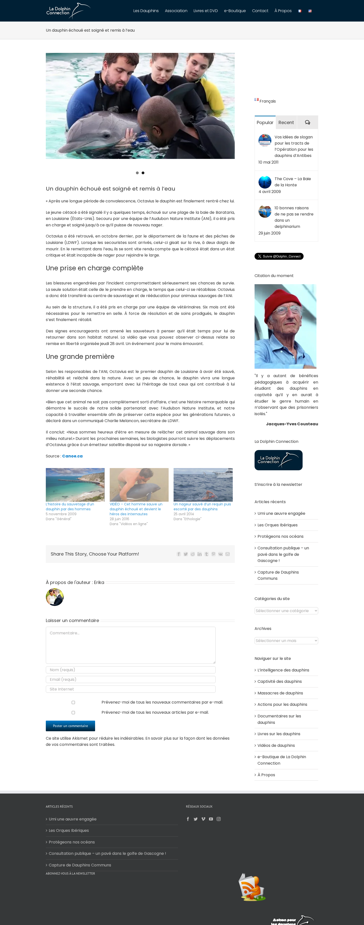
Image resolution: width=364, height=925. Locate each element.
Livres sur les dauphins (279, 734)
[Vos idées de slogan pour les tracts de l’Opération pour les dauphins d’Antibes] (265, 137)
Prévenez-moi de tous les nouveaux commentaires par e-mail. (162, 702)
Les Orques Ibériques (278, 525)
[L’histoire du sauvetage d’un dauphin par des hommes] (75, 485)
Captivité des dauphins (280, 681)
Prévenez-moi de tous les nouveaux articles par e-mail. (155, 712)
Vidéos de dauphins (276, 745)
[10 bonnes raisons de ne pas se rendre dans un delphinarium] (265, 208)
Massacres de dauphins (280, 693)
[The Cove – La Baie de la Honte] (265, 179)
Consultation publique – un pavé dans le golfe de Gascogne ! (283, 554)
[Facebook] (188, 819)
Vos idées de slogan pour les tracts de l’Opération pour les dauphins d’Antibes (294, 146)
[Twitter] (196, 819)
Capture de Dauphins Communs (80, 865)
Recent (286, 122)
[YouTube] (211, 819)
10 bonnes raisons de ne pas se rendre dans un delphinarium (294, 217)
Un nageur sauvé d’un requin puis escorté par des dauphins (202, 507)
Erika (99, 582)
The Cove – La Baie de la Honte (293, 182)
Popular (265, 122)
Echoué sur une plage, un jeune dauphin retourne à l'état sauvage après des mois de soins (132, 168)
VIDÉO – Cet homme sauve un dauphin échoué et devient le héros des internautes (136, 509)
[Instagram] (219, 819)
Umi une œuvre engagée (281, 513)
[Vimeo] (203, 819)
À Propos (266, 775)
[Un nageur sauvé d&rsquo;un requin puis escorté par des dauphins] (203, 485)
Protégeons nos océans (281, 536)
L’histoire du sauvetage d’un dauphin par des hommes (70, 507)
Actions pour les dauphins (282, 704)
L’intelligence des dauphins (283, 670)
